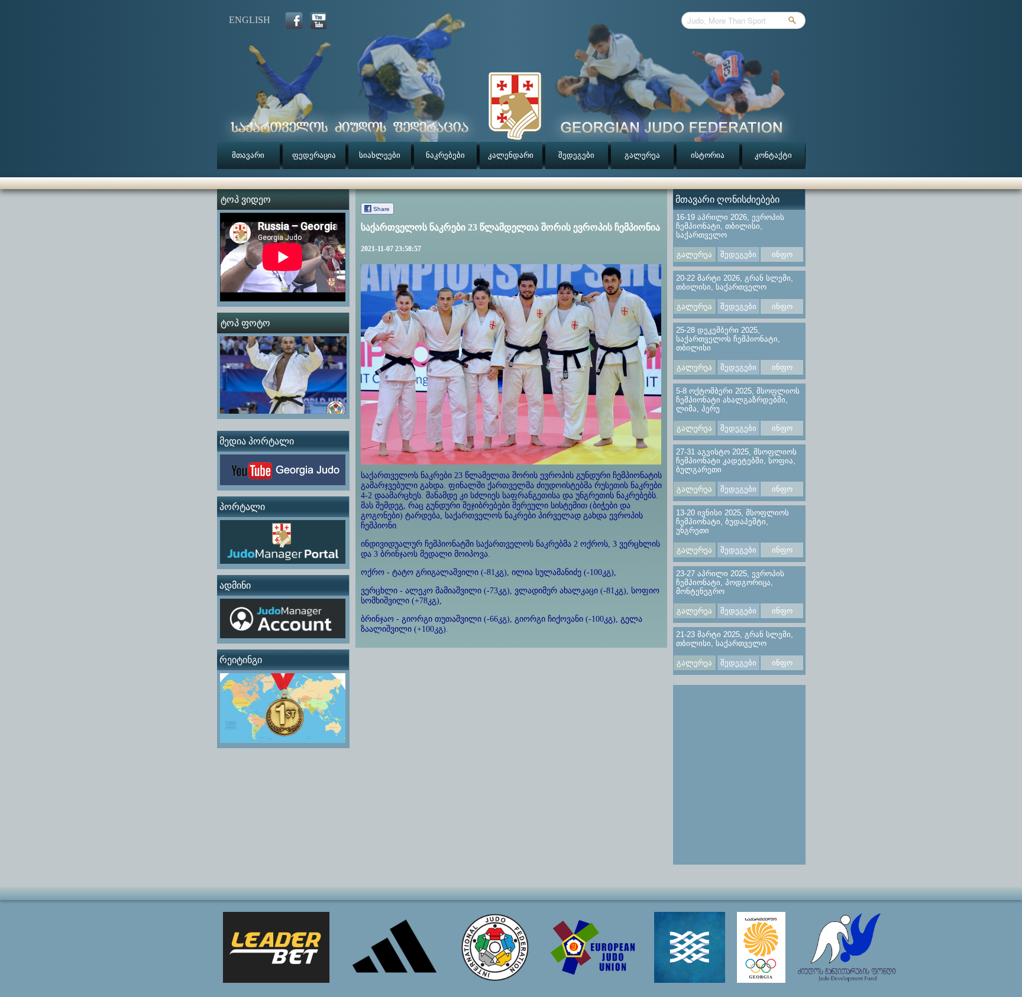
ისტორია (708, 155)
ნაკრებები (445, 155)
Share (381, 209)
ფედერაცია (314, 155)
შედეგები (576, 155)
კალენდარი (510, 155)
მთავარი (248, 155)
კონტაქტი (773, 155)
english (249, 20)
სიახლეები (379, 155)
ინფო (782, 254)
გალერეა (642, 155)
